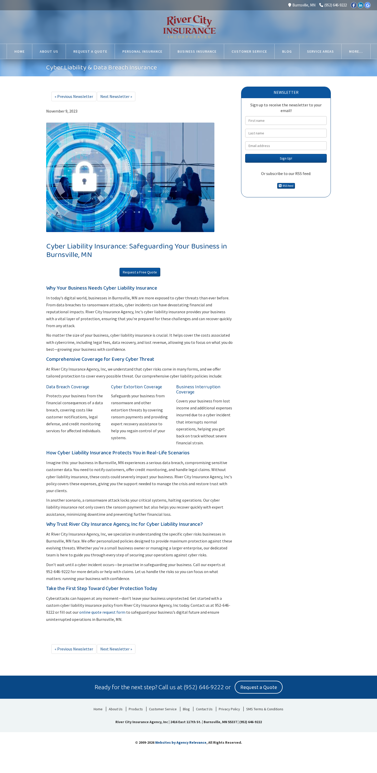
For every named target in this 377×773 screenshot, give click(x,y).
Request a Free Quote (140, 272)
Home (98, 709)
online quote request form (102, 612)
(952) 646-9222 (335, 5)
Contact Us (204, 709)
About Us (116, 709)
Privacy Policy (229, 709)
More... (356, 51)
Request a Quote (258, 687)
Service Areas (320, 51)
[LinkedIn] (361, 5)
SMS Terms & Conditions (264, 709)
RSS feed (287, 186)
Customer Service (163, 709)
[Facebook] (354, 5)
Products (136, 709)
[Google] (367, 5)
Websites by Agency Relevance (180, 742)
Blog (186, 709)
